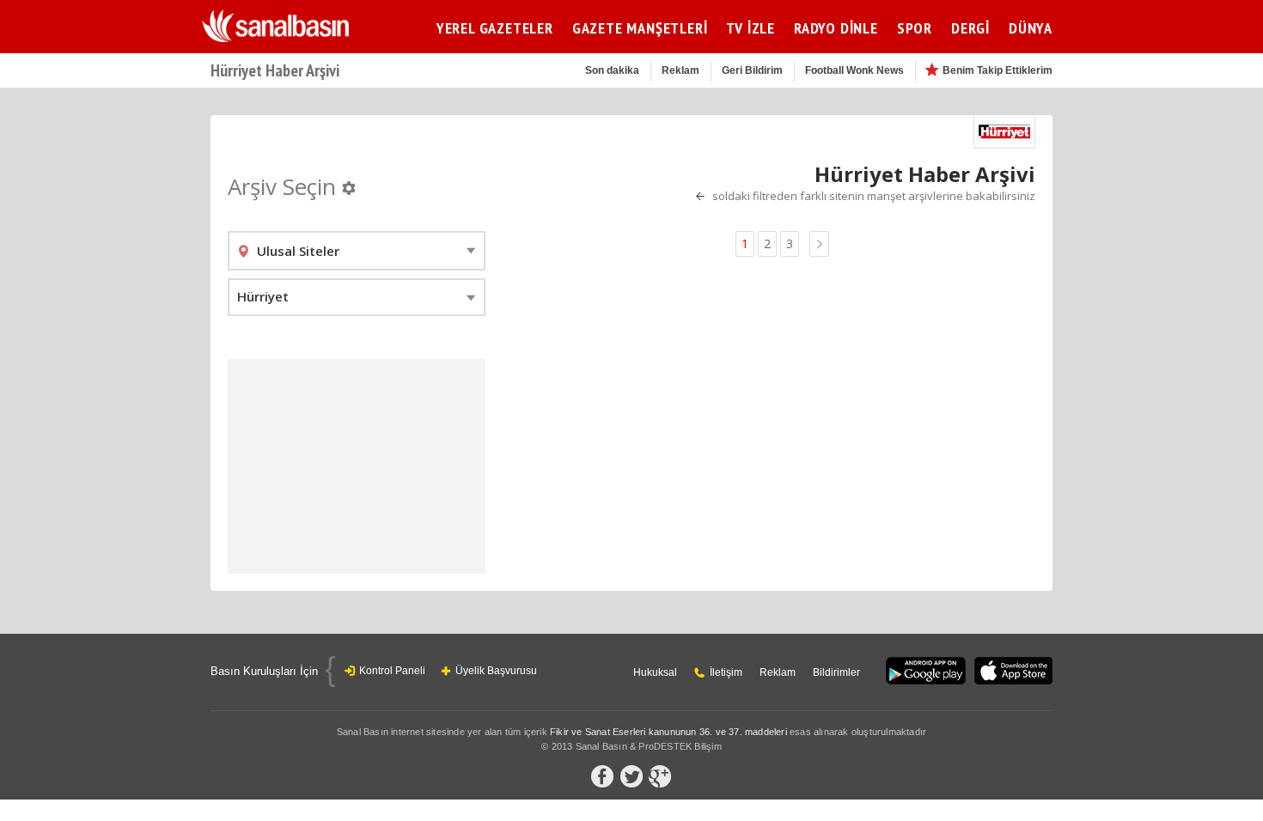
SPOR (914, 28)
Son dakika (612, 70)
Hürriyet (263, 296)
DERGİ (970, 28)
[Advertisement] (356, 466)
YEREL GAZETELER (494, 28)
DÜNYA (1030, 28)
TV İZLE (750, 28)
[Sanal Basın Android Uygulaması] (926, 672)
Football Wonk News (854, 70)
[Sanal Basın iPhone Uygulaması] (1013, 672)
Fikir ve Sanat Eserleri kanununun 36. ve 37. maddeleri (668, 732)
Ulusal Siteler (298, 250)
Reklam (680, 70)
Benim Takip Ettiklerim (997, 70)
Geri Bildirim (752, 70)
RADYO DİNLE (836, 28)
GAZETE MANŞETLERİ (640, 28)
